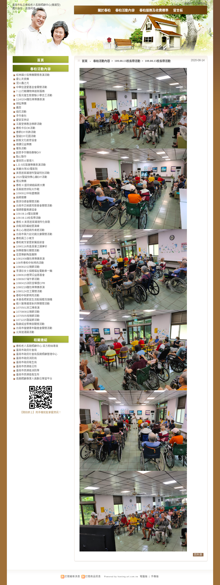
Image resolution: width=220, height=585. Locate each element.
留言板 (178, 10)
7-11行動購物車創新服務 (30, 91)
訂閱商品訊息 (93, 576)
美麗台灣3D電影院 (27, 168)
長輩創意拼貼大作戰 (27, 189)
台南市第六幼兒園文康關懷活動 (34, 234)
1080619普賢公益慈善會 (30, 275)
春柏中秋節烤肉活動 (27, 295)
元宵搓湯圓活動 (25, 332)
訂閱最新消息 (72, 576)
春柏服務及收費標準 (153, 10)
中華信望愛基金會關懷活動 (31, 87)
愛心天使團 (22, 79)
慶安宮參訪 (22, 119)
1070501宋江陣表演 (28, 307)
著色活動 (21, 148)
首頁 (84, 61)
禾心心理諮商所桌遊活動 (30, 230)
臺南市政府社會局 (26, 350)
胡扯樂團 (21, 103)
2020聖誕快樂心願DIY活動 (31, 177)
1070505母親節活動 (28, 315)
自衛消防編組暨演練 (27, 226)
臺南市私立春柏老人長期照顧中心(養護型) (36, 4)
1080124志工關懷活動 (29, 291)
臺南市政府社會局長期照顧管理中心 (36, 354)
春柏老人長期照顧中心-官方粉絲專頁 (37, 346)
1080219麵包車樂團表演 (30, 287)
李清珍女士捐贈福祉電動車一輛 (34, 271)
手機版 (155, 576)
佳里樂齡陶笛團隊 (26, 254)
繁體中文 (190, 3)
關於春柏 (104, 10)
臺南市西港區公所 (26, 366)
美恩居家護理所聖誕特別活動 (33, 173)
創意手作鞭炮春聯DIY (28, 152)
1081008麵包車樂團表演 (30, 258)
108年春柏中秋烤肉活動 (30, 262)
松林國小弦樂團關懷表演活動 (33, 75)
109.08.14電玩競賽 (27, 213)
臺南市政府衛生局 (26, 362)
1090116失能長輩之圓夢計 (31, 246)
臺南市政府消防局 (26, 358)
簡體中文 (202, 3)
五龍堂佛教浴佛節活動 (29, 124)
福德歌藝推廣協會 (26, 209)
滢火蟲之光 (22, 83)
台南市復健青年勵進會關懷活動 (34, 328)
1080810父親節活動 (28, 266)
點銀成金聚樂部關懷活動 (30, 324)
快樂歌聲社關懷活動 (27, 250)
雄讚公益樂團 (24, 144)
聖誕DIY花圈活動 (26, 136)
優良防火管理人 (25, 160)
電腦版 (144, 576)
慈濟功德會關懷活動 (27, 201)
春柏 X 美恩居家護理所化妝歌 (33, 222)
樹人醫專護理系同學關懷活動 (33, 303)
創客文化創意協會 (26, 140)
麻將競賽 (21, 197)
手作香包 (21, 115)
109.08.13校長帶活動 (128, 61)
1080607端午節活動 (28, 279)
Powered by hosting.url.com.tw (121, 577)
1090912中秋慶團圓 (28, 193)
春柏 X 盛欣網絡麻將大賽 (30, 185)
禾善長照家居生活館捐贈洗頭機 (34, 299)
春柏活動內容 (125, 10)
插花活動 (21, 111)
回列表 (198, 554)
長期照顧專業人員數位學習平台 (34, 378)
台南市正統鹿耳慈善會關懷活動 (34, 205)
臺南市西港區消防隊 (27, 370)
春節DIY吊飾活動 (26, 132)
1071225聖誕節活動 (28, 320)
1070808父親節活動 (28, 311)
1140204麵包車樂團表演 (30, 99)
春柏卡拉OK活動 (25, 128)
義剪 (18, 107)
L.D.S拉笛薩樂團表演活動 (31, 164)
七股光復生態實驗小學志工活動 (34, 95)
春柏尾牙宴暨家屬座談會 (30, 242)
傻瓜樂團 (21, 181)
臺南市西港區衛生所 (27, 374)
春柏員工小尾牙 (25, 238)
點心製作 (21, 156)
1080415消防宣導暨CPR (30, 283)
